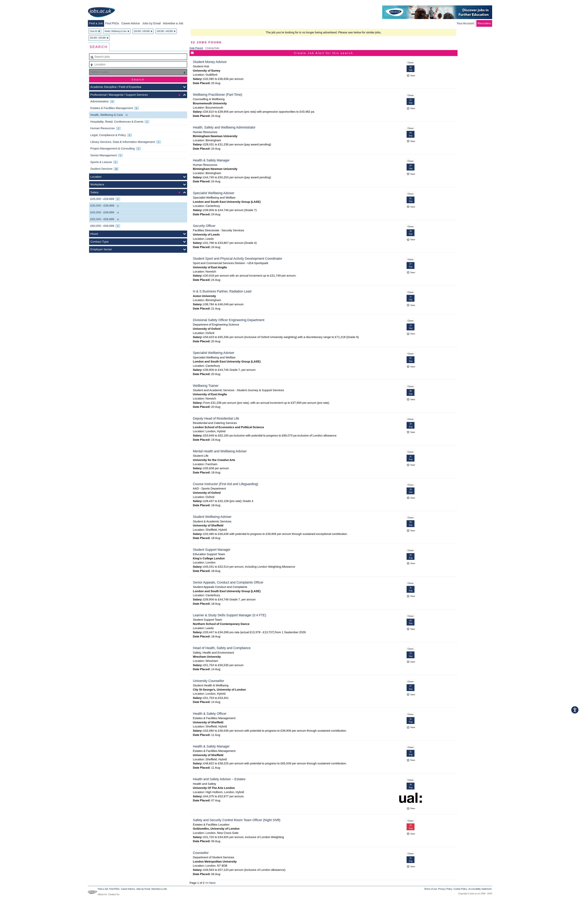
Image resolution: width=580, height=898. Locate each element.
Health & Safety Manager (211, 160)
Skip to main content (14, 3)
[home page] (101, 13)
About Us (102, 894)
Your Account (465, 23)
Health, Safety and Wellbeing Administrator (224, 127)
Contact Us (113, 894)
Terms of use (430, 889)
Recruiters (484, 23)
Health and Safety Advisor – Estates (219, 779)
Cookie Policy (460, 889)
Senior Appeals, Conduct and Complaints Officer (228, 582)
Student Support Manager (211, 550)
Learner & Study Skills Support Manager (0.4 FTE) (229, 615)
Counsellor (201, 853)
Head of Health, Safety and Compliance (222, 648)
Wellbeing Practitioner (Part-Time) (217, 94)
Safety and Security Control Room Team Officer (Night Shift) (236, 820)
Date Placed (196, 48)
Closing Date (212, 48)
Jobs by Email (151, 23)
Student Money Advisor (210, 62)
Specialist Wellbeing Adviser (213, 193)
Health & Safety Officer (209, 713)
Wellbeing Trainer (205, 386)
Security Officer (204, 226)
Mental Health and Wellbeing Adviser (220, 451)
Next (212, 882)
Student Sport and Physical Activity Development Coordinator (237, 258)
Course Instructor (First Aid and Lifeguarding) (225, 484)
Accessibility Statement (479, 889)
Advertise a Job (173, 23)
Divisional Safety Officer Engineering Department (228, 320)
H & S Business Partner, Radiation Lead (222, 291)
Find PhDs (112, 23)
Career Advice (130, 23)
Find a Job (96, 23)
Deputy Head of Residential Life (216, 418)
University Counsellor (208, 681)
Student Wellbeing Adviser (212, 517)
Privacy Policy (445, 889)
